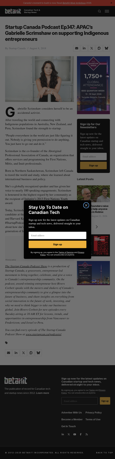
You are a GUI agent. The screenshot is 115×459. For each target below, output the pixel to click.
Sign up (57, 244)
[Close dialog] (86, 205)
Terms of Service (66, 252)
